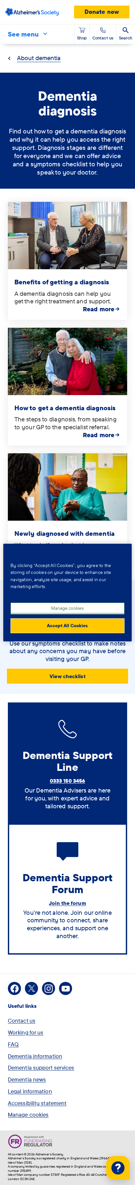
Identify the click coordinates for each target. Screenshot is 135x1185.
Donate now (102, 11)
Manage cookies (28, 1114)
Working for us (25, 1032)
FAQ (13, 1044)
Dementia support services (41, 1067)
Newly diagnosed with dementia (64, 533)
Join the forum (67, 903)
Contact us (21, 1020)
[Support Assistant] (118, 1168)
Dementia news (27, 1079)
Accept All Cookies (67, 625)
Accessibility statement (37, 1103)
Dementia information (35, 1056)
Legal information (30, 1091)
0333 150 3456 (67, 780)
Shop (82, 37)
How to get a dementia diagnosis (65, 408)
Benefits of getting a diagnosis (61, 282)
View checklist (67, 676)
